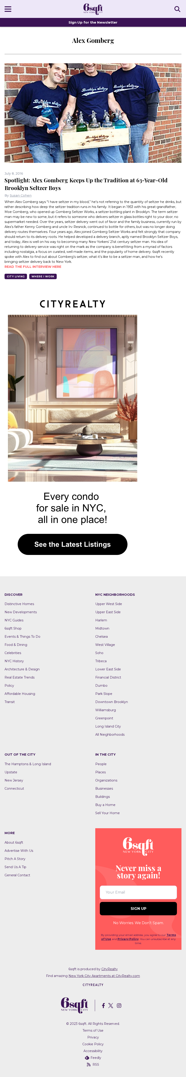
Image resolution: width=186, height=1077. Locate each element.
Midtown (102, 628)
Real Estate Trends (19, 677)
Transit (10, 702)
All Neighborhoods (110, 735)
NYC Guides (14, 620)
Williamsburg (105, 710)
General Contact (17, 875)
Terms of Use (93, 1030)
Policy (9, 686)
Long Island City (108, 726)
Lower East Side (108, 669)
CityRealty (109, 969)
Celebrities (13, 653)
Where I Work (43, 276)
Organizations (106, 780)
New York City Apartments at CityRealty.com (104, 976)
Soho (99, 653)
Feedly (96, 1058)
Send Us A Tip (15, 867)
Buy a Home (105, 805)
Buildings (102, 797)
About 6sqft (14, 842)
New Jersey (14, 780)
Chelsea (101, 637)
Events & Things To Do (22, 637)
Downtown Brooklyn (111, 702)
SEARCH (178, 9)
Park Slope (103, 694)
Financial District (108, 677)
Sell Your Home (107, 813)
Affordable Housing (20, 694)
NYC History (14, 661)
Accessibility (93, 1051)
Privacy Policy (128, 939)
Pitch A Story (15, 859)
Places (100, 772)
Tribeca (101, 661)
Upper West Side (108, 604)
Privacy (93, 1037)
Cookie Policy (93, 1044)
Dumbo (101, 686)
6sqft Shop (13, 628)
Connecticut (14, 788)
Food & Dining (16, 645)
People (101, 764)
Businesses (104, 788)
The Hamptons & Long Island (28, 764)
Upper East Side (108, 612)
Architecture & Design (22, 669)
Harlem (101, 620)
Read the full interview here (33, 267)
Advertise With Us (19, 851)
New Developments (21, 612)
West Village (105, 645)
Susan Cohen (21, 195)
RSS (96, 1064)
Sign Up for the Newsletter (93, 22)
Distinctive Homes (19, 604)
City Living (16, 276)
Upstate (11, 772)
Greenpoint (104, 718)
